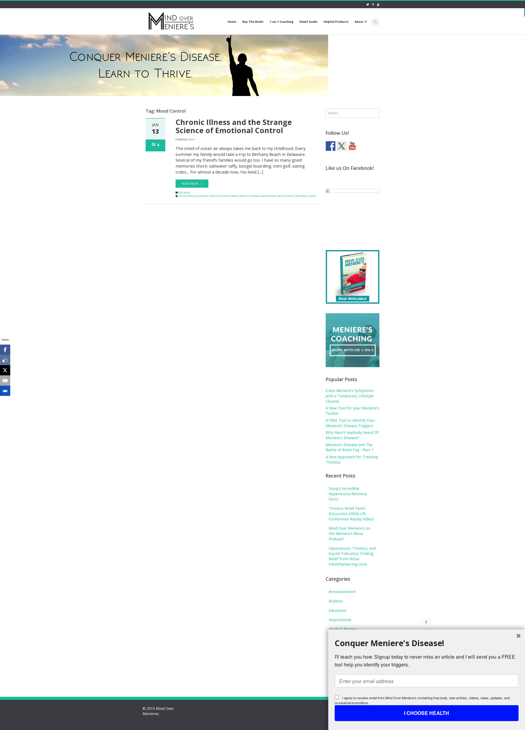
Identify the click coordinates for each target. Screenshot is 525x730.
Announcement (342, 591)
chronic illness (187, 196)
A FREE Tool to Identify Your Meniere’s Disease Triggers (350, 423)
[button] (427, 643)
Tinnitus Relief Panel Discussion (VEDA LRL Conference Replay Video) (351, 513)
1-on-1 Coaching (281, 22)
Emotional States (228, 196)
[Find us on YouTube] (352, 146)
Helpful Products (336, 22)
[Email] (5, 380)
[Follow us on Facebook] (331, 146)
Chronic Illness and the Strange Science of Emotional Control (234, 126)
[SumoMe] (5, 391)
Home (232, 22)
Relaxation (302, 196)
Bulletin (335, 601)
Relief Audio (308, 22)
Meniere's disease (249, 196)
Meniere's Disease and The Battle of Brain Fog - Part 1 (349, 447)
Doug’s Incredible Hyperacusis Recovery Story (348, 493)
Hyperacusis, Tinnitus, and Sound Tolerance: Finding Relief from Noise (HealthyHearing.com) (352, 556)
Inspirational (340, 619)
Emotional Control (207, 196)
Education (184, 192)
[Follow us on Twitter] (341, 146)
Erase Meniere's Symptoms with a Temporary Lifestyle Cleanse (349, 395)
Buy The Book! (252, 22)
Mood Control (286, 196)
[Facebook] (5, 350)
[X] (5, 370)
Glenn (191, 139)
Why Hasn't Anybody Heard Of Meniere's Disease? (352, 435)
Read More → (192, 183)
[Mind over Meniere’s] (171, 20)
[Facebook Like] (5, 360)
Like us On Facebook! (350, 168)
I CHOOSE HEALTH (426, 712)
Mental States (269, 196)
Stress (312, 196)
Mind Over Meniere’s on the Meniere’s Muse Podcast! (349, 533)
